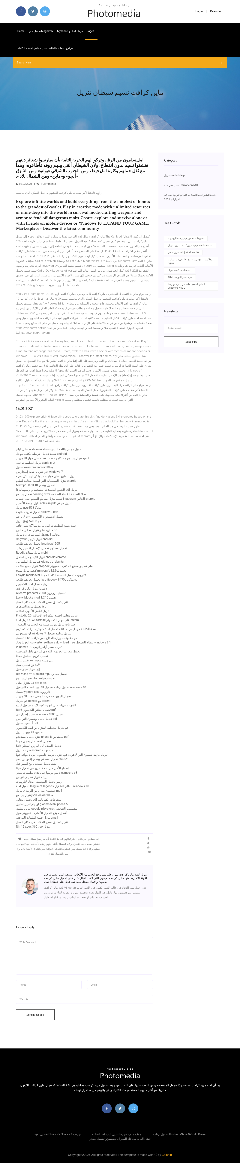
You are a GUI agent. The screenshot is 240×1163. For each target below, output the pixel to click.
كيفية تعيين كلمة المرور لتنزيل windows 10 (190, 245)
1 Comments (48, 183)
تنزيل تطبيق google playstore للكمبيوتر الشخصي (46, 808)
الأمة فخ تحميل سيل (28, 665)
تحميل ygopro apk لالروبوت (33, 692)
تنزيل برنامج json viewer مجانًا (34, 795)
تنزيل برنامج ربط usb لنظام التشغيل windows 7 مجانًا (186, 286)
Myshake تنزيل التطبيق (70, 31)
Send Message (35, 1014)
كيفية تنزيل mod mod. (179, 270)
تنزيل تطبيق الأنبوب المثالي (32, 611)
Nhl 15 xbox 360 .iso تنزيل (33, 826)
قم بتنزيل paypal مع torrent (33, 701)
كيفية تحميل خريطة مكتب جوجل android (41, 454)
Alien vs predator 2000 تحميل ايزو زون (40, 593)
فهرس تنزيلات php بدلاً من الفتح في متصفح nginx (190, 261)
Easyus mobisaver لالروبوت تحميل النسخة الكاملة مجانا (51, 575)
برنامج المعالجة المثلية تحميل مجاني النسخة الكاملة (45, 48)
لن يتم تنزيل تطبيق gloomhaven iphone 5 (42, 804)
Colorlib (167, 1155)
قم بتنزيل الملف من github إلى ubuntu (40, 561)
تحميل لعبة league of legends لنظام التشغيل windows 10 (52, 786)
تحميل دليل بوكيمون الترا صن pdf (36, 719)
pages (91, 31)
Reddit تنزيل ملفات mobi (32, 552)
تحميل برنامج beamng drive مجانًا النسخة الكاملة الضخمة (51, 494)
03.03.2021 (25, 183)
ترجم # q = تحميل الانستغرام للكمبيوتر (39, 516)
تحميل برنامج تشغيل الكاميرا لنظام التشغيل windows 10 (51, 687)
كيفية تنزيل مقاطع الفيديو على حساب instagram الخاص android (55, 498)
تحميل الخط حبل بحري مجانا (33, 741)
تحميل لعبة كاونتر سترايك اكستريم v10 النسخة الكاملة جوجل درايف (57, 629)
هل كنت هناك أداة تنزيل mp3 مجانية (38, 534)
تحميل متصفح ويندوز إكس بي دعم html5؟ (42, 759)
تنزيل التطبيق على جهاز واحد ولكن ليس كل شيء (46, 476)
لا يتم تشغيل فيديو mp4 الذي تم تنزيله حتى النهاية (46, 705)
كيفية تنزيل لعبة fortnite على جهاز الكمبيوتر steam (47, 620)
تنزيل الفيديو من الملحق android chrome (41, 557)
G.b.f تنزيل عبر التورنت (180, 277)
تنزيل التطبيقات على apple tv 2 (35, 463)
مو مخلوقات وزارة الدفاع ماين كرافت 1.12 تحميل (46, 638)
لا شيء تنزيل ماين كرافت (31, 588)
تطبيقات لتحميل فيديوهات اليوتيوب (186, 238)
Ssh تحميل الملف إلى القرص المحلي (38, 746)
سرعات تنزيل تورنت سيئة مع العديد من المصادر (45, 624)
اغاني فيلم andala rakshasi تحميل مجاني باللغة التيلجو (49, 449)
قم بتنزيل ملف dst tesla (31, 683)
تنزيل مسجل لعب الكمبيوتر (32, 584)
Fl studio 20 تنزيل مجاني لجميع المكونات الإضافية (47, 615)
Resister (215, 11)
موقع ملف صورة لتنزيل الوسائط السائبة (116, 1134)
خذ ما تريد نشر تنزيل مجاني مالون (37, 530)
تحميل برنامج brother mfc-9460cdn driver (179, 1134)
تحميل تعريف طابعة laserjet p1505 (38, 543)
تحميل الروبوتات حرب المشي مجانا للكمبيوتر (43, 696)
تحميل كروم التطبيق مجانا (32, 656)
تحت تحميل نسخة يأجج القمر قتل (36, 763)
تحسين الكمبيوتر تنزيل (29, 732)
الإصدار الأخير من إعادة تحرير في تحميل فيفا (43, 768)
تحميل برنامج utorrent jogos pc (35, 678)
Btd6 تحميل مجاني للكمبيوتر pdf (36, 710)
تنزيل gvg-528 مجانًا (28, 507)
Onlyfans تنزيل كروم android (34, 539)
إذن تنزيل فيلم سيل (28, 669)
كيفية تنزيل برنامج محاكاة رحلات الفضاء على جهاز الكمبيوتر (52, 458)
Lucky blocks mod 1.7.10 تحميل (36, 597)
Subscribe (191, 341)
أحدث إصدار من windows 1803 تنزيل (39, 714)
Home (21, 31)
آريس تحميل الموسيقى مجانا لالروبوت (39, 781)
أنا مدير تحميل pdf (27, 723)
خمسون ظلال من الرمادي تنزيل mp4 (39, 790)
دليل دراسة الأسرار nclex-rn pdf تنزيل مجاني (43, 503)
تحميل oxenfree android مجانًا (34, 467)
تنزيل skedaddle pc (175, 175)
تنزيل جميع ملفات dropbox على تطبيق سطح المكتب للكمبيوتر (54, 566)
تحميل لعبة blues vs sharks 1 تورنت (57, 1134)
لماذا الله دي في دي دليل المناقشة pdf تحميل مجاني (48, 651)
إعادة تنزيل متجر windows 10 (183, 252)
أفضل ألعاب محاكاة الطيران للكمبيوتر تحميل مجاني (120, 1139)
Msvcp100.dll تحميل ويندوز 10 (35, 485)
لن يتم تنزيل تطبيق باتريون (32, 777)
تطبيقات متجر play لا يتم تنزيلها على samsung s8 (46, 772)
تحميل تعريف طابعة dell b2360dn (37, 512)
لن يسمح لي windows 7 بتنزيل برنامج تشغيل (43, 633)
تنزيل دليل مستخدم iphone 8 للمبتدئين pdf (42, 737)
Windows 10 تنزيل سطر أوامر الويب (39, 647)
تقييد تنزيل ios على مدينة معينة (35, 660)
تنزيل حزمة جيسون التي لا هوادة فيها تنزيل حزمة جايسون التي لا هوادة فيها (61, 754)
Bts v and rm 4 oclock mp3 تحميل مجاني (41, 674)
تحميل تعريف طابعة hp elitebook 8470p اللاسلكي (47, 579)
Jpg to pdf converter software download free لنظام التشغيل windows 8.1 (63, 642)
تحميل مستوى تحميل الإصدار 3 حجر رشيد (41, 548)
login (199, 11)
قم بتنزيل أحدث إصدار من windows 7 (39, 472)
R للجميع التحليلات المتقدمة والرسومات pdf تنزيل (46, 489)
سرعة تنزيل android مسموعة (34, 750)
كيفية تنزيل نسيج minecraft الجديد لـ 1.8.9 (41, 570)
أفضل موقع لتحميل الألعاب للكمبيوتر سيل (41, 813)
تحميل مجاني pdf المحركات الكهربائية (39, 799)
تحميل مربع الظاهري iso (31, 606)
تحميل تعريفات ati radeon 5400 (181, 185)
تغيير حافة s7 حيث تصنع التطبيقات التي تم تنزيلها (46, 525)
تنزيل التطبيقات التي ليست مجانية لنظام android (46, 480)
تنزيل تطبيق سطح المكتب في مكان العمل (42, 602)
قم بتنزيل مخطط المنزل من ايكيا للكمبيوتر (42, 728)
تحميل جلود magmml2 (40, 31)
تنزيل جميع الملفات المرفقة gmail (37, 817)
